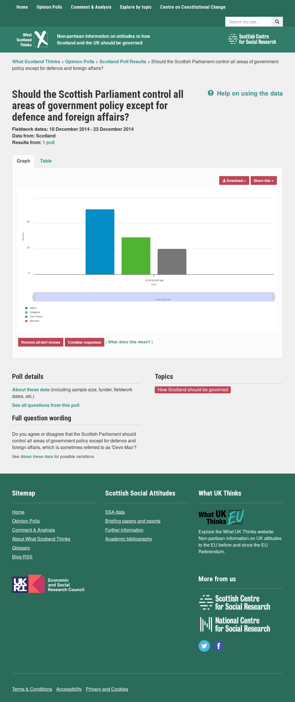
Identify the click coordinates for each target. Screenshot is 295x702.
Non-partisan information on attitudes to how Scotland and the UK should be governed (103, 39)
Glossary (21, 547)
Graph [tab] (23, 160)
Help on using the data (249, 93)
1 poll (48, 142)
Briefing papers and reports (132, 520)
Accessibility (69, 689)
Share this (262, 180)
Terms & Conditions (32, 689)
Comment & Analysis (91, 7)
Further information (124, 529)
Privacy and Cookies (107, 689)
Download (235, 180)
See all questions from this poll (45, 405)
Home (22, 7)
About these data (31, 389)
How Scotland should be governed (193, 389)
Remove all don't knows (40, 342)
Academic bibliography (128, 538)
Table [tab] (46, 160)
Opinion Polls (49, 7)
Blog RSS (22, 556)
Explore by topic (136, 7)
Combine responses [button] (84, 342)
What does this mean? (129, 342)
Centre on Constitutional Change (193, 7)
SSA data (115, 512)
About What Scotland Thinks (41, 538)
